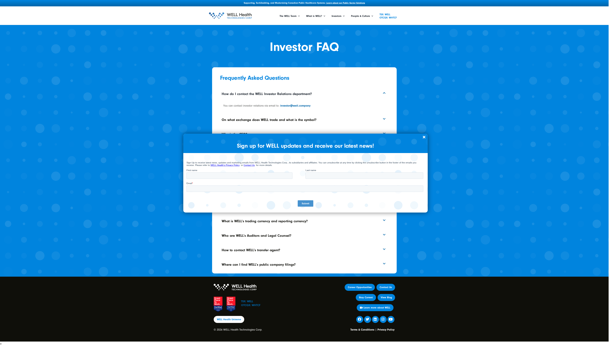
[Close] (424, 137)
